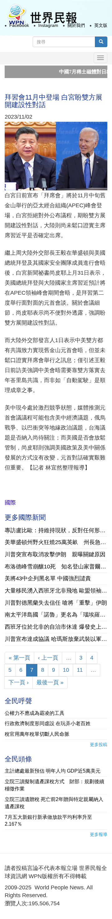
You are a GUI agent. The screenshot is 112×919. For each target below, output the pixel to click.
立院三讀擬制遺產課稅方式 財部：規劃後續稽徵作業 (54, 785)
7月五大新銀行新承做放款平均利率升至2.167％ (48, 820)
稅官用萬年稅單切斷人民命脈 (37, 734)
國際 (10, 502)
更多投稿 (98, 744)
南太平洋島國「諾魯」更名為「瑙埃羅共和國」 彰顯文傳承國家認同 (56, 615)
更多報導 (98, 834)
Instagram (48, 25)
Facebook (19, 25)
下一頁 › (18, 682)
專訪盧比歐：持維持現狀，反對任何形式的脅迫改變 (56, 530)
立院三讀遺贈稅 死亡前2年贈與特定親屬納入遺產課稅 (54, 803)
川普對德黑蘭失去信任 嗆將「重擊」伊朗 (56, 603)
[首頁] (42, 15)
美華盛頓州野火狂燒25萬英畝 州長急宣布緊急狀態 (56, 542)
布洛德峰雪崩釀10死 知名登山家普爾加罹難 (56, 566)
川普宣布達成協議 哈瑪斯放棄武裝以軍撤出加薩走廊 (56, 639)
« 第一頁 (19, 658)
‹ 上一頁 (48, 658)
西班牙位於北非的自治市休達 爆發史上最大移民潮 (56, 627)
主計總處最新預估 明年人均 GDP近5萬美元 (52, 771)
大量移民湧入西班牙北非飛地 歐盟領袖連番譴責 (56, 590)
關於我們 (76, 25)
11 (80, 670)
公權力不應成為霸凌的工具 (34, 713)
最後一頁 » (49, 682)
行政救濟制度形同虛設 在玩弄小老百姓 (48, 723)
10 (66, 670)
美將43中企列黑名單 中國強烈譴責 (48, 578)
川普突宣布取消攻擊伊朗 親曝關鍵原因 (55, 554)
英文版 (100, 25)
